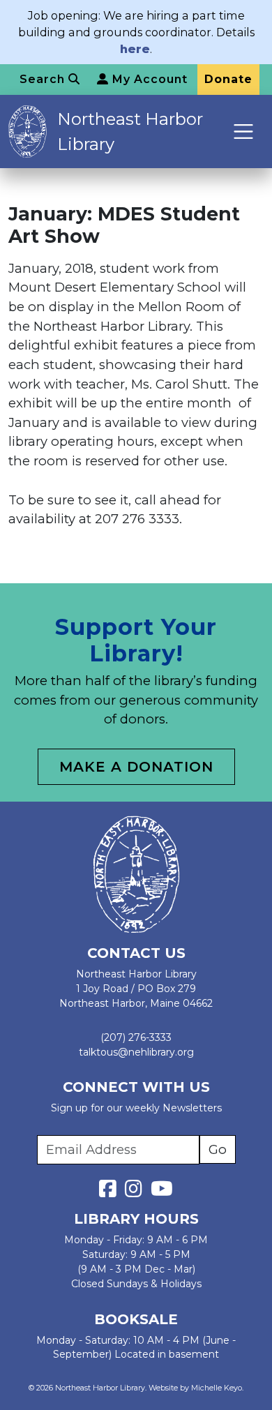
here (135, 49)
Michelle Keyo (216, 1388)
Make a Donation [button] (136, 766)
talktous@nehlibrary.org (136, 1052)
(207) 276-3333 (136, 1037)
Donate (228, 79)
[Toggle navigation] (243, 132)
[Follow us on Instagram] (136, 1192)
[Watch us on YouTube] (162, 1192)
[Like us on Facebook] (110, 1192)
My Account (148, 79)
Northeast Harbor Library (130, 131)
